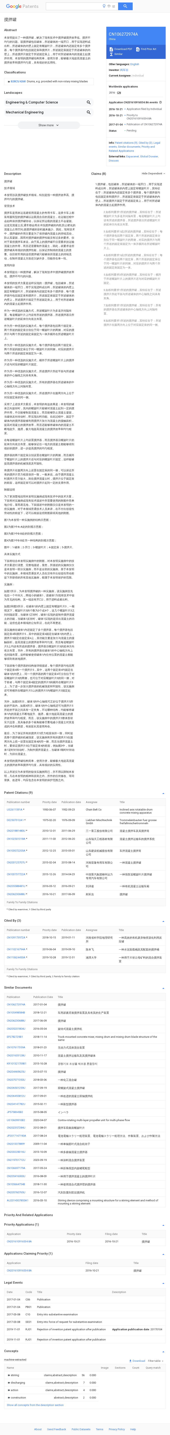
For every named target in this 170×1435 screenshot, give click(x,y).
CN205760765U (16, 1192)
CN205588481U (16, 886)
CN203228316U (16, 1151)
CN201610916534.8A (19, 1241)
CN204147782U (16, 1104)
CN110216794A (16, 949)
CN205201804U (16, 1028)
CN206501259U (16, 1087)
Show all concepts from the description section (35, 1405)
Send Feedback (56, 1429)
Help (133, 1429)
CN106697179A (16, 1168)
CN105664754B (16, 1184)
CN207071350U (16, 1079)
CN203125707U (16, 862)
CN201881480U (16, 830)
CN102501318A (16, 838)
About (38, 1429)
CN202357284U (16, 1127)
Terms (99, 1429)
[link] (47, 81)
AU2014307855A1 (17, 1200)
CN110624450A (16, 957)
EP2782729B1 (15, 1036)
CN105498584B (16, 1012)
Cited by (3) (145, 142)
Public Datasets (81, 1429)
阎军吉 (124, 70)
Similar (118, 54)
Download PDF (123, 49)
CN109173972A (16, 937)
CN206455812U (16, 1095)
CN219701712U (16, 1160)
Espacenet (132, 156)
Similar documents (129, 146)
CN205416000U (16, 1176)
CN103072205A (16, 850)
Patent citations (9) (126, 142)
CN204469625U (16, 1071)
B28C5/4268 (18, 81)
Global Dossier (149, 156)
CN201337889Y (16, 1143)
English (134, 64)
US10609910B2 (16, 1120)
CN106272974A (16, 1004)
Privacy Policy (117, 1429)
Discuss (114, 160)
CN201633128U (16, 1055)
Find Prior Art (148, 49)
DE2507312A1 (15, 820)
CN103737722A (16, 874)
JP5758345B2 (15, 1112)
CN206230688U (16, 894)
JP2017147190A (16, 1135)
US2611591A (15, 809)
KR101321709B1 (16, 1063)
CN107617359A (16, 1047)
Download (138, 1360)
